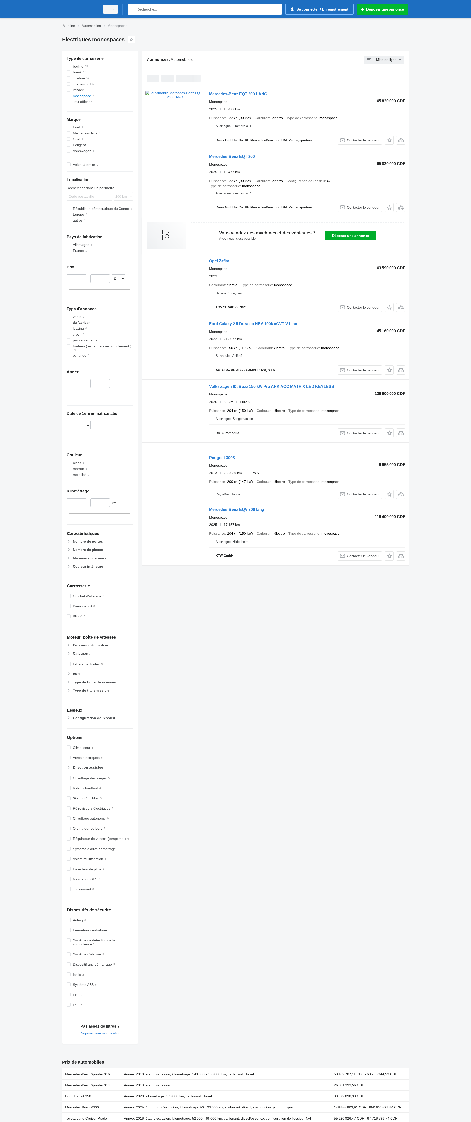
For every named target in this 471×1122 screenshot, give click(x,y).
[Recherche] (132, 9)
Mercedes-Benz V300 (82, 1107)
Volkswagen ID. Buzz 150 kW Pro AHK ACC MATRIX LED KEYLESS (271, 386)
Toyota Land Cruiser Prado (86, 1118)
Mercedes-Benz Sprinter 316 (87, 1074)
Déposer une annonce (350, 236)
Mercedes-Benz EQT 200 (232, 156)
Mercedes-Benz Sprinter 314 (87, 1085)
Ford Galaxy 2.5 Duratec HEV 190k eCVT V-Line (253, 324)
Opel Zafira (219, 261)
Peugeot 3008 (222, 458)
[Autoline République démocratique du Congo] (80, 9)
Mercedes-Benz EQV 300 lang (236, 509)
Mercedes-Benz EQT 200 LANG (238, 94)
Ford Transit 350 (78, 1096)
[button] (389, 140)
